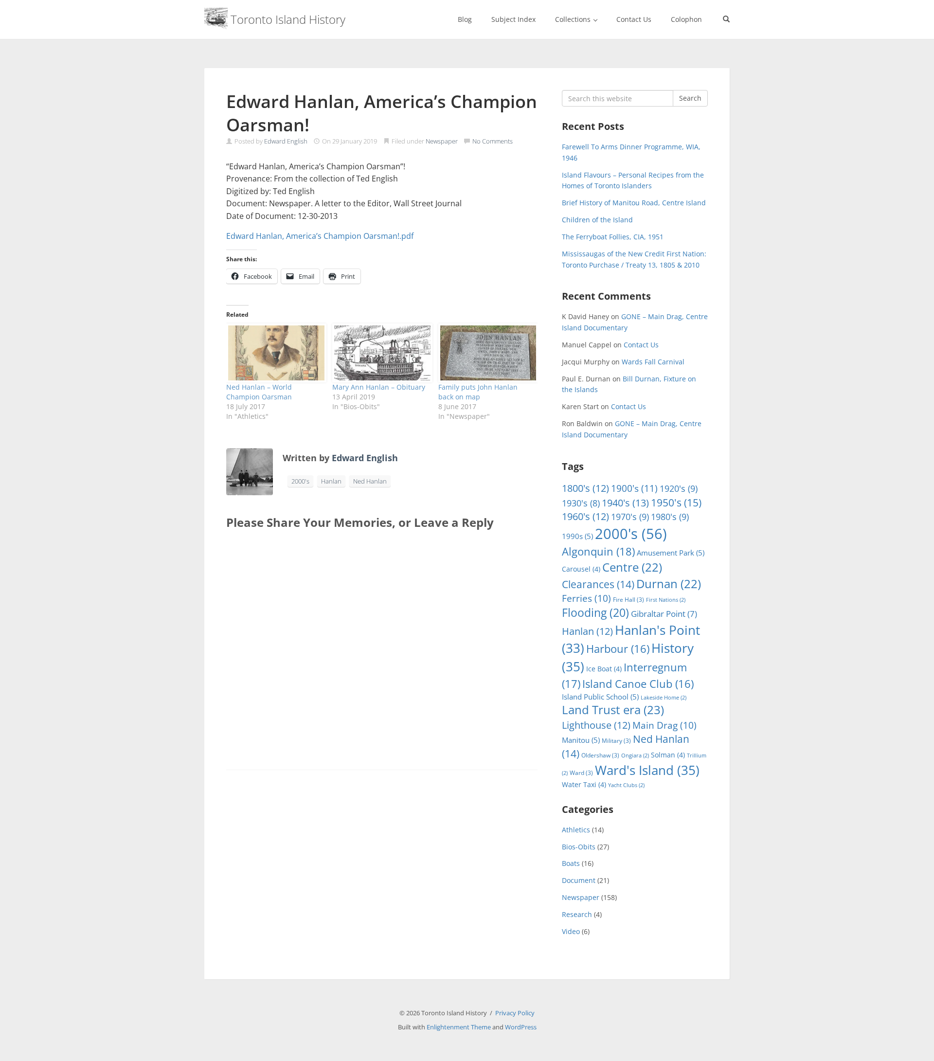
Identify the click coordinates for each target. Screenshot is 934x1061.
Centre (632, 567)
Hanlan (331, 481)
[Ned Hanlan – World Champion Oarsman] (274, 353)
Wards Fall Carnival (653, 361)
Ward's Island (647, 770)
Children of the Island (597, 219)
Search (690, 98)
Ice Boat (604, 668)
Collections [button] (574, 19)
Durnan (668, 584)
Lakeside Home (663, 697)
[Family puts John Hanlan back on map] (486, 353)
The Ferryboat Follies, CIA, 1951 (613, 236)
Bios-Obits (578, 846)
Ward (581, 773)
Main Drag (664, 725)
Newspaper (442, 141)
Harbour (617, 649)
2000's (300, 481)
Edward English (285, 141)
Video (571, 931)
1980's (670, 516)
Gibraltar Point (664, 613)
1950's (676, 502)
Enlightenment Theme (459, 1027)
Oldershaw (600, 755)
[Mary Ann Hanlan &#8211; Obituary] (380, 353)
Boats (571, 863)
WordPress (521, 1027)
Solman (668, 754)
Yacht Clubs (626, 785)
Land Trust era (613, 710)
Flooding (595, 612)
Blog (465, 19)
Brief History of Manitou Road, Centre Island (634, 202)
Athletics (576, 829)
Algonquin (598, 551)
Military (616, 741)
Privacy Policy (515, 1012)
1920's (679, 488)
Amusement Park (670, 552)
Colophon (686, 19)
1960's (585, 516)
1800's (585, 488)
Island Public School (600, 696)
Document (578, 880)
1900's (634, 488)
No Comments (492, 141)
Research (577, 914)
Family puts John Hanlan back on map (478, 391)
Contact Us (633, 19)
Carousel (581, 569)
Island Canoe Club (638, 684)
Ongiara (635, 755)
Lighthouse (596, 725)
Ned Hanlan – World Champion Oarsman (259, 391)
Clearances (598, 584)
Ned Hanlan (370, 481)
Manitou (581, 740)
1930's (581, 503)
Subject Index (513, 19)
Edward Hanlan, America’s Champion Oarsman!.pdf (319, 236)
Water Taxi (584, 784)
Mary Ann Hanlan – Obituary (378, 387)
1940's (625, 502)
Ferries (586, 598)
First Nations (665, 599)
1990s (577, 536)
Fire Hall (628, 599)
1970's (630, 516)
